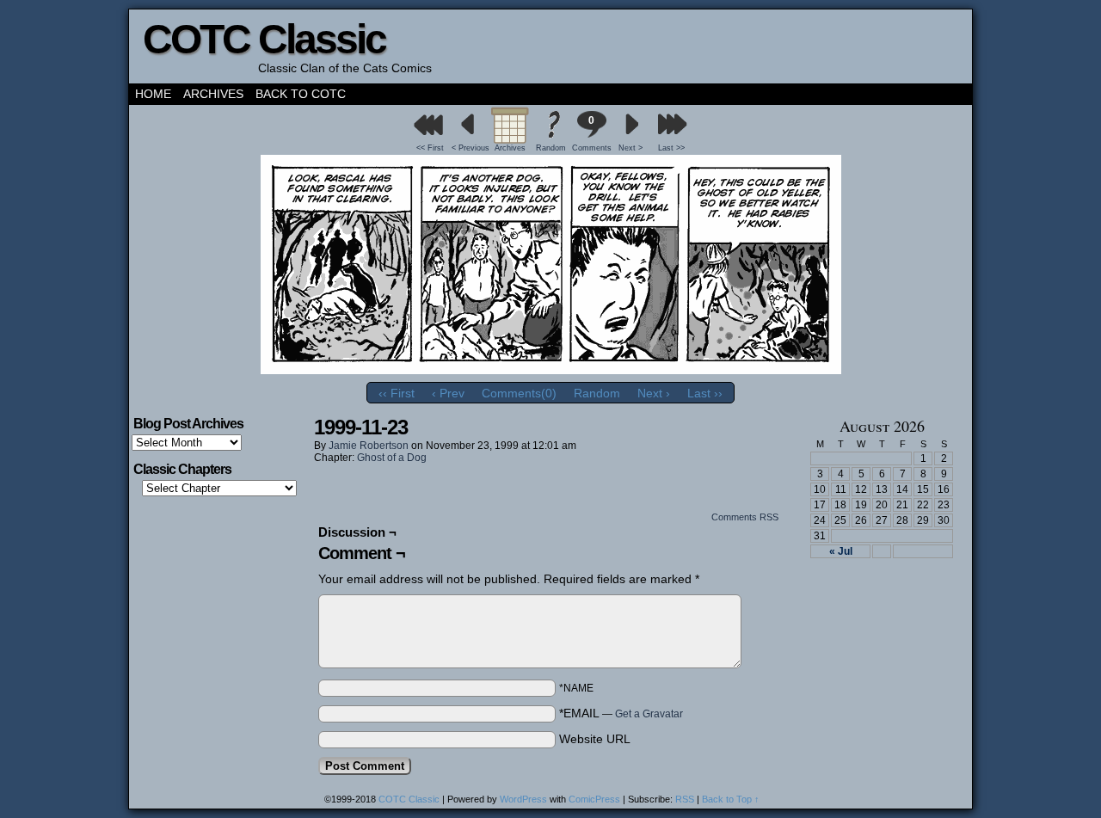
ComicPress (594, 799)
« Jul (840, 551)
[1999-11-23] (551, 370)
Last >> (671, 148)
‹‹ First (396, 393)
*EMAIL (621, 713)
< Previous (470, 148)
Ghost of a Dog (392, 458)
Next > (630, 148)
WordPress (523, 799)
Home (153, 94)
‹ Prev (448, 393)
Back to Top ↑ (731, 799)
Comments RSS (744, 517)
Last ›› (705, 393)
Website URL (594, 739)
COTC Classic (264, 39)
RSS (684, 799)
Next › (653, 393)
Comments (591, 133)
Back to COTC (300, 94)
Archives (213, 94)
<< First (430, 148)
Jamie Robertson (369, 446)
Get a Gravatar (649, 714)
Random (551, 148)
